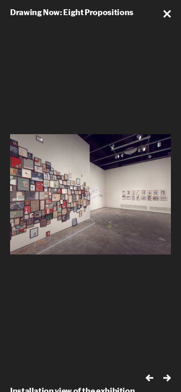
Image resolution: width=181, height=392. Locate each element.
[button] (167, 13)
